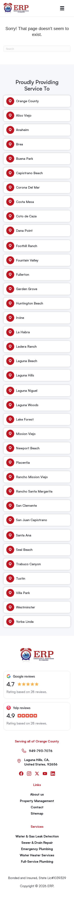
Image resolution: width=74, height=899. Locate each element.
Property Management (37, 801)
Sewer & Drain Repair (37, 842)
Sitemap (37, 813)
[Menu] (62, 8)
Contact (37, 807)
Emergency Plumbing (37, 849)
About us (37, 794)
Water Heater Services (37, 855)
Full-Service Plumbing (37, 861)
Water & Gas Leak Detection (37, 836)
